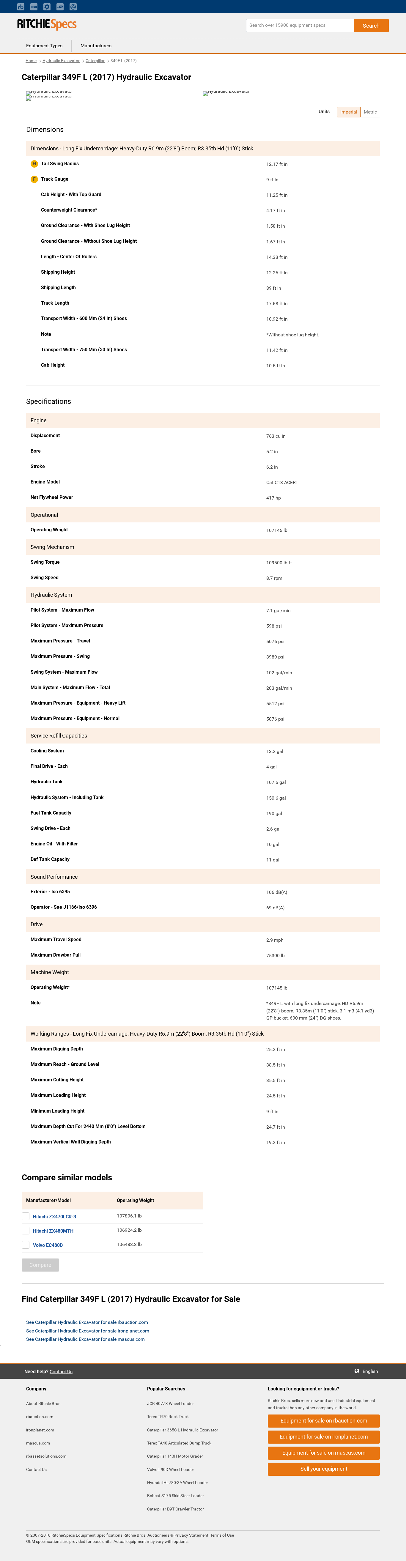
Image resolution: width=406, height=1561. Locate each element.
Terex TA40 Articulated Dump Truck (179, 1443)
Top (395, 1552)
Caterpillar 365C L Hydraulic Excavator (182, 1430)
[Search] (371, 25)
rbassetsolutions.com (46, 1456)
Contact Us (61, 1371)
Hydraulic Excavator (61, 60)
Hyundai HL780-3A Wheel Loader (177, 1482)
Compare (40, 1265)
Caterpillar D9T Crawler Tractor (175, 1509)
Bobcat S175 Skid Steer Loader (175, 1495)
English (372, 1371)
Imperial (348, 112)
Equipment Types (44, 45)
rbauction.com (39, 1416)
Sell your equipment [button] (323, 1469)
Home (31, 60)
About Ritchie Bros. (44, 1403)
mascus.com (38, 1443)
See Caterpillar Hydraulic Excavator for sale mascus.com (85, 1339)
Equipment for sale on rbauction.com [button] (324, 1420)
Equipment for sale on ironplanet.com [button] (324, 1437)
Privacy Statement (191, 1535)
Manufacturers (96, 45)
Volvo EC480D (48, 1245)
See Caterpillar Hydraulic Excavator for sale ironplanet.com (87, 1331)
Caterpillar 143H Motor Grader (175, 1456)
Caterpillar (95, 60)
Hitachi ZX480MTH (53, 1231)
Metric (370, 112)
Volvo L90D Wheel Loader (170, 1469)
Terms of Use (221, 1535)
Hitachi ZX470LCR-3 (54, 1217)
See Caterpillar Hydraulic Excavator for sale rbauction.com (87, 1322)
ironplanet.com (40, 1430)
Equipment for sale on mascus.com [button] (324, 1453)
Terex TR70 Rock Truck (168, 1416)
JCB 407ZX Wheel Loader (170, 1403)
